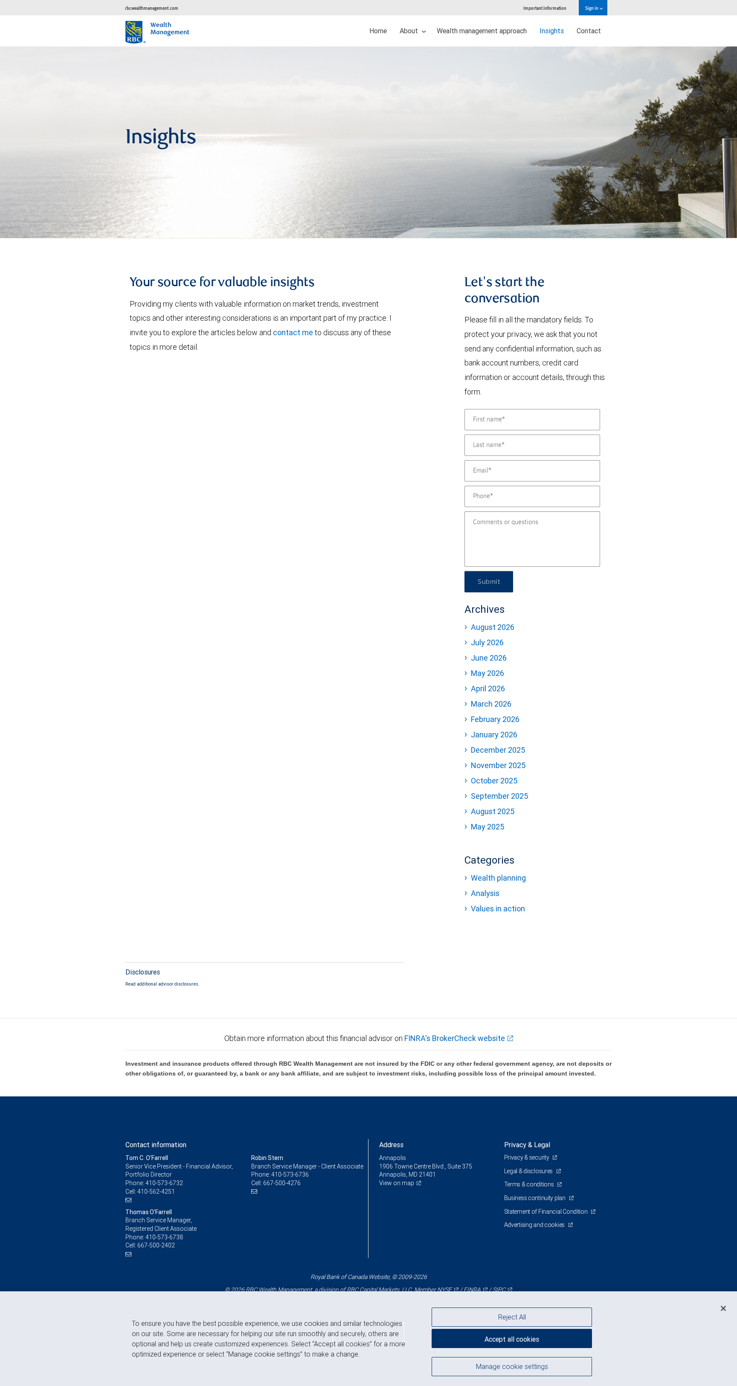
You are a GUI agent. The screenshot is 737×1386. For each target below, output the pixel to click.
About (410, 30)
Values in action (498, 908)
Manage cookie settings (512, 1366)
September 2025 (499, 796)
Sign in (592, 8)
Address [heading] (391, 1144)
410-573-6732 (164, 1183)
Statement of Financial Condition (546, 1211)
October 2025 (494, 781)
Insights (552, 30)
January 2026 (494, 734)
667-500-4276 (282, 1183)
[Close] (723, 1308)
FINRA (472, 1289)
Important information (544, 8)
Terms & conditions (529, 1184)
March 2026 (491, 704)
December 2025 (498, 750)
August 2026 (492, 627)
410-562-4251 (156, 1191)
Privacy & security (527, 1157)
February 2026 (495, 719)
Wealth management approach (482, 30)
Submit (489, 581)
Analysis (485, 893)
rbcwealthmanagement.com (151, 8)
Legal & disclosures (529, 1171)
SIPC (499, 1289)
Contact (589, 30)
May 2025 (487, 827)
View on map (396, 1183)
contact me (293, 332)
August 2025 (492, 811)
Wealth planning (498, 878)
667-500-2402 (156, 1245)
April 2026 (488, 688)
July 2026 (487, 642)
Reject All (512, 1317)
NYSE (444, 1289)
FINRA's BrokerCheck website (454, 1038)
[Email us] (129, 1200)
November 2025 (498, 765)
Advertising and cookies (535, 1225)
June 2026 (489, 658)
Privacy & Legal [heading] (527, 1144)
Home (378, 30)
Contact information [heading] (155, 1144)
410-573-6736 (290, 1174)
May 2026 (487, 673)
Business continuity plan (535, 1198)
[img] (368, 142)
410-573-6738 (164, 1237)
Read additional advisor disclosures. (162, 984)
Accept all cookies (512, 1339)
